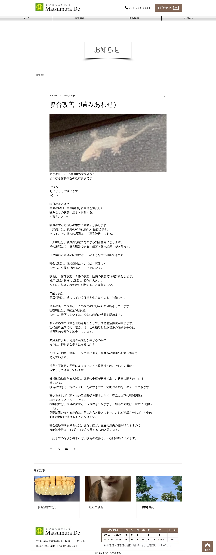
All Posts (39, 74)
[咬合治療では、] (57, 489)
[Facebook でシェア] (50, 448)
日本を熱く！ (148, 507)
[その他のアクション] (165, 96)
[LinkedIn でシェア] (66, 448)
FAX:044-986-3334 (67, 546)
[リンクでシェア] (74, 448)
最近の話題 (96, 507)
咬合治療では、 (48, 507)
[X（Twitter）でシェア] (58, 448)
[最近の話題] (108, 489)
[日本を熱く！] (159, 489)
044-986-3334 (49, 546)
